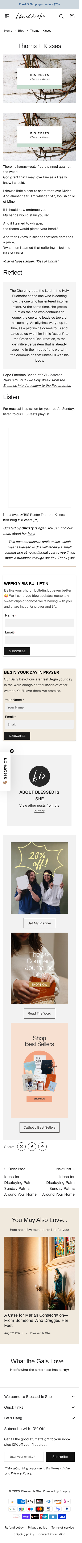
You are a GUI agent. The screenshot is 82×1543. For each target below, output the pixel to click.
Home (8, 30)
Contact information (51, 1534)
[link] (21, 1146)
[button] (5, 771)
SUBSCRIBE (17, 651)
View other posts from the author (39, 808)
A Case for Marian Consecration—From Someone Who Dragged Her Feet (36, 1317)
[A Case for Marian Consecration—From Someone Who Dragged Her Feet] (39, 1272)
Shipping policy (24, 1534)
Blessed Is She (31, 1491)
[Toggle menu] (6, 16)
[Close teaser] (12, 751)
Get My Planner (39, 923)
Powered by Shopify (56, 1491)
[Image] (39, 878)
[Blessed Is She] (30, 16)
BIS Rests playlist (35, 414)
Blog (21, 30)
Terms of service (63, 1527)
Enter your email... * (22, 1457)
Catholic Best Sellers (40, 1127)
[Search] (61, 16)
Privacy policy (37, 1527)
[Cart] (72, 16)
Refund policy (14, 1527)
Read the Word (39, 1013)
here (31, 533)
